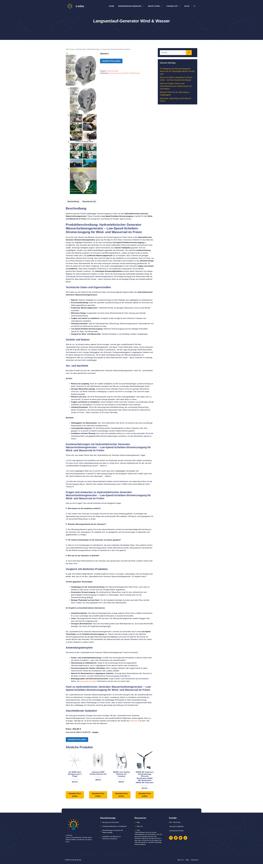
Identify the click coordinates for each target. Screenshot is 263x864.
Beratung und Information (110, 822)
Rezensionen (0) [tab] (89, 201)
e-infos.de (73, 860)
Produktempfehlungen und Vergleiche (114, 826)
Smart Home (154, 6)
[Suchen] (189, 52)
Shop (187, 860)
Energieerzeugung (115, 73)
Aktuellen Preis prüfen (111, 61)
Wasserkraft (134, 721)
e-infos (80, 6)
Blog (187, 6)
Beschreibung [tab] (73, 201)
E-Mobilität (172, 6)
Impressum (194, 860)
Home (111, 6)
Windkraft (125, 73)
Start (67, 49)
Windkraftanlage (134, 73)
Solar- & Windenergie (78, 49)
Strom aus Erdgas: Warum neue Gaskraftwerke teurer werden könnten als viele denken (176, 86)
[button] (67, 53)
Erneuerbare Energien (129, 6)
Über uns (140, 826)
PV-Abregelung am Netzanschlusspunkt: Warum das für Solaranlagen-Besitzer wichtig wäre (177, 71)
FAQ (138, 830)
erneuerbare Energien (88, 681)
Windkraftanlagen (93, 49)
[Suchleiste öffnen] (194, 6)
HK (80, 860)
